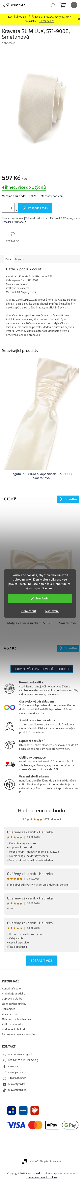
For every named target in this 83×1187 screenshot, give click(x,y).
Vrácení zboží (10, 1014)
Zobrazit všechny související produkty (42, 669)
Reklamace (8, 1009)
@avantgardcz (17, 1084)
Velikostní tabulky (12, 1024)
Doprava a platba (12, 999)
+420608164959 (17, 1078)
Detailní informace (13, 222)
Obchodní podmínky (14, 1004)
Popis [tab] (8, 259)
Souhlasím (43, 598)
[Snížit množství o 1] (16, 210)
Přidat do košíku (38, 207)
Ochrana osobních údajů (16, 1019)
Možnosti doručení (52, 196)
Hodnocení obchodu (41, 810)
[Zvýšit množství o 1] (16, 205)
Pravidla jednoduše (13, 994)
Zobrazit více (41, 960)
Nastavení (52, 611)
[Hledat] (53, 5)
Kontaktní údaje (11, 989)
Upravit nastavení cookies (41, 1177)
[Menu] (74, 5)
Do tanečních (46, 21)
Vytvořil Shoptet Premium (45, 1161)
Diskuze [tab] (20, 259)
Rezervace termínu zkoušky (19, 1034)
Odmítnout (28, 611)
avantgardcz (15, 1072)
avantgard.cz (16, 1066)
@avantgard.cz (17, 1090)
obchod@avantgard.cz (21, 1055)
